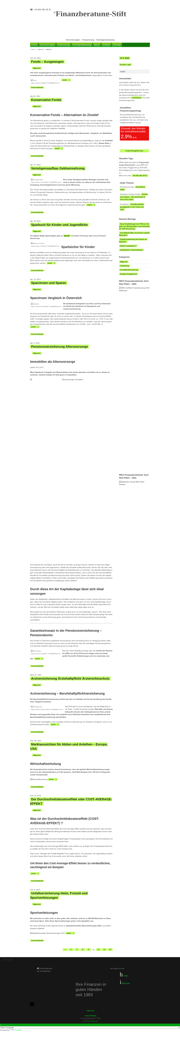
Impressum (91, 1011)
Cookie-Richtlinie (90, 1016)
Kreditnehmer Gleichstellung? (131, 250)
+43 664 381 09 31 (139, 176)
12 (104, 949)
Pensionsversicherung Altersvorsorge (59, 346)
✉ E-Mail (124, 58)
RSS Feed (125, 983)
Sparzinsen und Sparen (48, 283)
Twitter (125, 976)
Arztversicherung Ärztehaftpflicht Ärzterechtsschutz (70, 678)
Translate (18, 1030)
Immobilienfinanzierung (129, 270)
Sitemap (116, 45)
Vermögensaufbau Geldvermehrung (58, 168)
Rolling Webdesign (91, 1021)
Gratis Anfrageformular (134, 151)
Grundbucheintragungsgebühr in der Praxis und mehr (132, 206)
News (96, 45)
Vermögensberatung (82, 45)
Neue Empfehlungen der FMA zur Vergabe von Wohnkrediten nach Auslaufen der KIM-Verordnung (134, 226)
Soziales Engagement (128, 274)
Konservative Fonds (46, 100)
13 (110, 949)
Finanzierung (63, 45)
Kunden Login (125, 65)
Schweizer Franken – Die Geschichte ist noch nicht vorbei (134, 196)
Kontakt (106, 45)
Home (34, 45)
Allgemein (41, 49)
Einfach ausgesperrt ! (128, 246)
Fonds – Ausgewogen (47, 61)
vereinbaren (136, 98)
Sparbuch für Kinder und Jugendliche (59, 224)
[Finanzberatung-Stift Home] (90, 23)
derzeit (67, 236)
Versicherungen (47, 45)
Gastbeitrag (124, 266)
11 (98, 949)
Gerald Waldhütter (37, 87)
